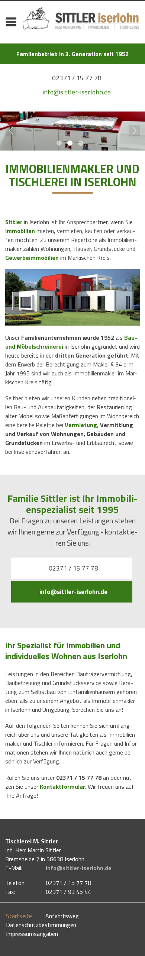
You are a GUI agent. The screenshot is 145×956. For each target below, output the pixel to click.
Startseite (19, 915)
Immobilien (20, 230)
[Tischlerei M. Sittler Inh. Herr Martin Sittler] (81, 25)
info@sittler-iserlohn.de (76, 92)
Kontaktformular (62, 786)
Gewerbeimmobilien (32, 257)
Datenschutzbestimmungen (41, 924)
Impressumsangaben (32, 933)
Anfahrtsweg (62, 915)
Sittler (13, 221)
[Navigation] (11, 21)
